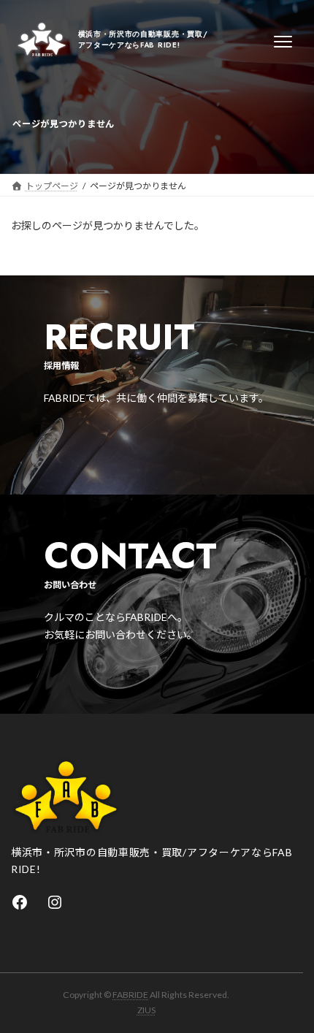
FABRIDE (130, 994)
